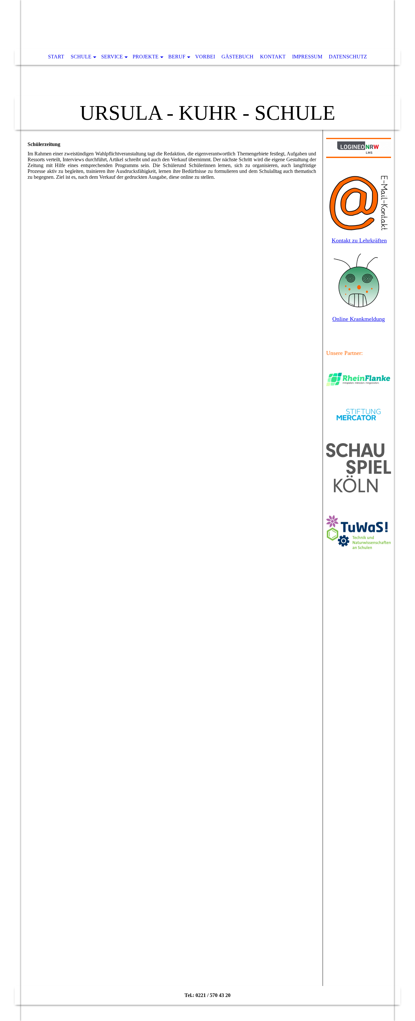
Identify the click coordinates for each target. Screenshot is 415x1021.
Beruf (176, 56)
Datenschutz (348, 56)
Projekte (146, 56)
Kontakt (273, 56)
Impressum (307, 56)
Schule (81, 56)
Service (112, 56)
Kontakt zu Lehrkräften (359, 240)
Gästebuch (237, 56)
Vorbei (205, 56)
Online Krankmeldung (358, 319)
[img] (207, 65)
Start (56, 56)
